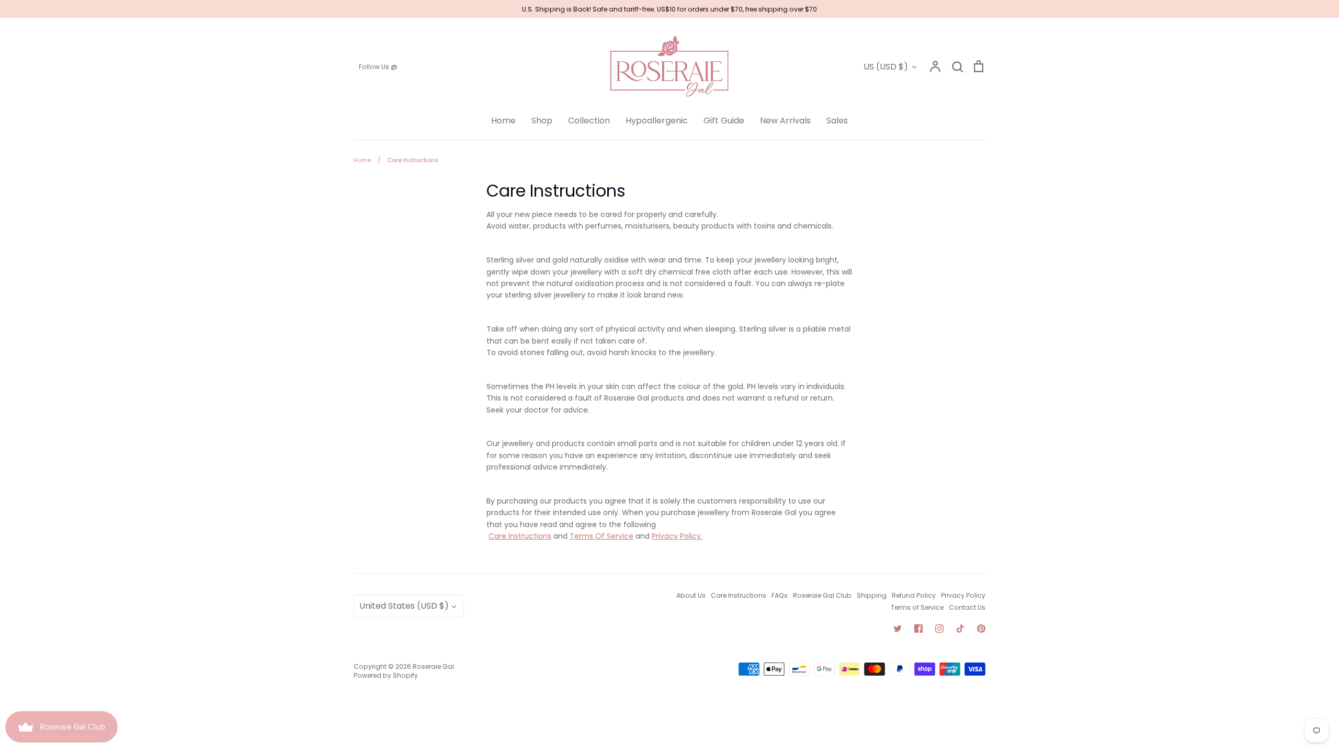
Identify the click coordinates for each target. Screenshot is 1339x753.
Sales (837, 121)
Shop (541, 121)
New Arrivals (785, 121)
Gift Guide (723, 121)
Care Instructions (520, 536)
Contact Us (967, 607)
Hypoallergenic (657, 121)
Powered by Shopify (386, 675)
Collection (589, 121)
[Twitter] (897, 628)
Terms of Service (917, 607)
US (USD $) (886, 67)
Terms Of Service (601, 536)
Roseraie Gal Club (822, 595)
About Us (691, 595)
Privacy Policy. (677, 536)
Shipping (872, 595)
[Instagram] (939, 628)
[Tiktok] (960, 628)
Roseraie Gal (433, 666)
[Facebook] (918, 628)
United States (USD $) (404, 606)
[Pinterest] (981, 628)
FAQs (779, 595)
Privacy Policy (963, 595)
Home (503, 121)
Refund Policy (914, 595)
